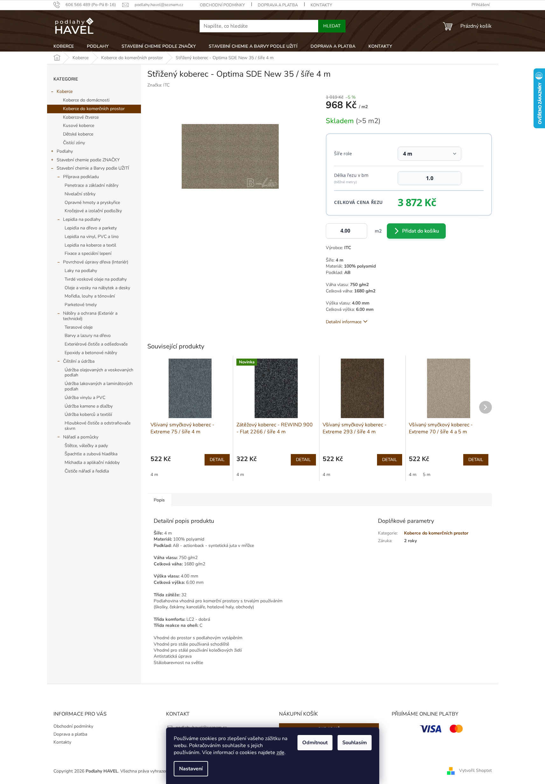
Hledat (331, 26)
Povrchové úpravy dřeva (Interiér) (95, 262)
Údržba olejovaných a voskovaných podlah (99, 372)
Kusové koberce (78, 125)
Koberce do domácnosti (86, 100)
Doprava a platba (278, 5)
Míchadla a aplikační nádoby (92, 462)
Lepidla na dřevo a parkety (91, 228)
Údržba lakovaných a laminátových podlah (99, 386)
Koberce (65, 91)
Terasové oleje (79, 327)
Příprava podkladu (81, 177)
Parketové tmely (81, 305)
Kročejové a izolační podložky (93, 211)
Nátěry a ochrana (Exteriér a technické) (90, 316)
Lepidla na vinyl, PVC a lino (92, 237)
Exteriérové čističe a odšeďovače (96, 344)
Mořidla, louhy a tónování (90, 296)
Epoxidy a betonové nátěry (91, 353)
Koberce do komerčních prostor (94, 109)
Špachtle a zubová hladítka (91, 454)
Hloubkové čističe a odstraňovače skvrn (97, 425)
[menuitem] (63, 46)
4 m (154, 475)
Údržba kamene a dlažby (89, 406)
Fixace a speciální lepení (88, 253)
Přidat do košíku (420, 231)
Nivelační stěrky (80, 194)
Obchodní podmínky (222, 5)
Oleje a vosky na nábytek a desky (97, 288)
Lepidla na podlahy (82, 219)
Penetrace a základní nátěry (91, 185)
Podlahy (65, 151)
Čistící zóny (74, 143)
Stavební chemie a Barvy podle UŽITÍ (93, 168)
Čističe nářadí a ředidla (87, 471)
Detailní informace (343, 322)
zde (280, 752)
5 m (426, 475)
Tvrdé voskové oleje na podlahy (96, 279)
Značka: (158, 85)
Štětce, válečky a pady (86, 446)
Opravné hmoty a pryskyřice (92, 203)
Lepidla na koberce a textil (90, 245)
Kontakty (321, 5)
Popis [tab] (159, 500)
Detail (217, 460)
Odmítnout (315, 742)
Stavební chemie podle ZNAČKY (88, 160)
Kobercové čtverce (81, 117)
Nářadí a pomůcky (80, 437)
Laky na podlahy (81, 271)
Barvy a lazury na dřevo (88, 335)
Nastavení (191, 768)
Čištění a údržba (78, 361)
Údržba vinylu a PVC (85, 398)
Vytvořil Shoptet (475, 771)
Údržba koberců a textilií (88, 414)
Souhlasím (354, 742)
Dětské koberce (78, 134)
